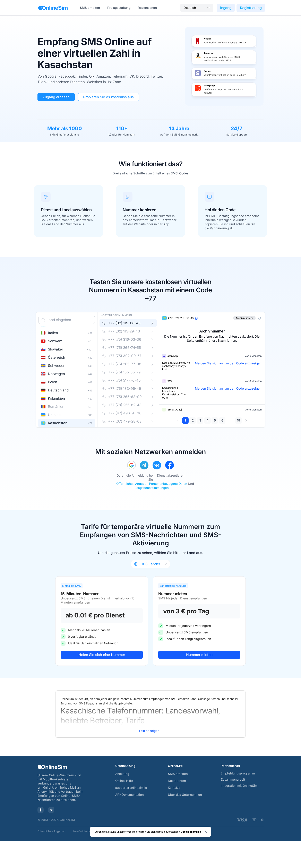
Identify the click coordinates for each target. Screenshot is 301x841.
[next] (246, 420)
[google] (131, 465)
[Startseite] (53, 8)
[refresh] (259, 318)
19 (238, 420)
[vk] (157, 465)
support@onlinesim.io (131, 788)
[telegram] (144, 465)
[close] (205, 831)
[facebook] (169, 465)
